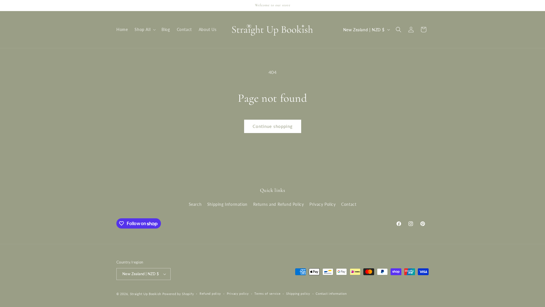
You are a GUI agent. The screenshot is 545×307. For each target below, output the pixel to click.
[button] (144, 30)
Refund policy (210, 293)
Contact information (331, 293)
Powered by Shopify (178, 294)
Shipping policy (298, 293)
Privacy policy (238, 293)
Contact (348, 204)
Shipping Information (227, 204)
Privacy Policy (322, 204)
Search (195, 204)
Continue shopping (273, 126)
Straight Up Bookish (145, 294)
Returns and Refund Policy (278, 204)
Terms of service (267, 293)
